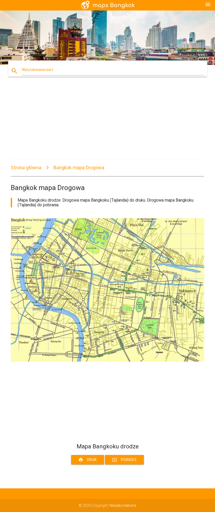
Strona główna (26, 167)
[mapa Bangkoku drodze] (107, 360)
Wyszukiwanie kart (37, 70)
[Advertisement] (107, 122)
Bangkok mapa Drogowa (78, 167)
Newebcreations (122, 505)
